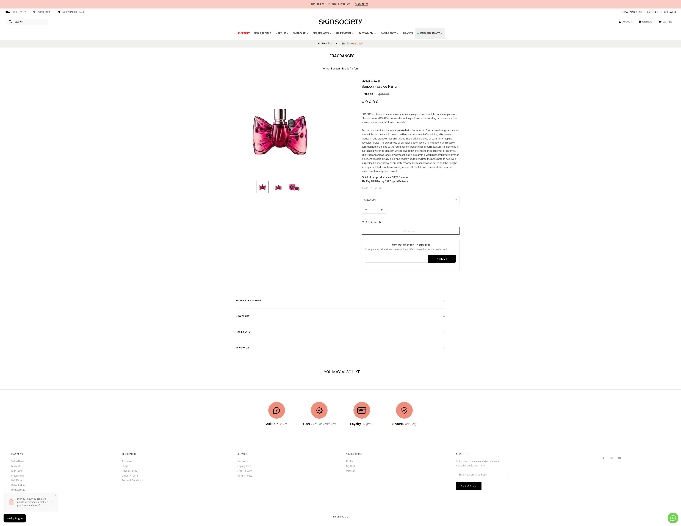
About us (127, 461)
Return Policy (244, 475)
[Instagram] (611, 458)
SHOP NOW (361, 4)
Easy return (243, 461)
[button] (372, 222)
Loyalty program (632, 12)
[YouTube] (619, 458)
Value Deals (17, 461)
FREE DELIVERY (18, 12)
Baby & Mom (18, 485)
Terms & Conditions (133, 480)
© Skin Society (340, 517)
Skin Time (352, 43)
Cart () (667, 21)
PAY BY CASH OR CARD (73, 12)
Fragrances (17, 475)
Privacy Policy (129, 470)
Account (628, 21)
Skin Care (16, 470)
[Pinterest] (380, 188)
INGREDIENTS (243, 332)
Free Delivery (244, 470)
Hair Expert (17, 480)
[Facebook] (371, 188)
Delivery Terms (130, 475)
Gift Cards (670, 12)
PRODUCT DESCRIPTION (248, 300)
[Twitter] (376, 188)
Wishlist (350, 470)
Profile (349, 461)
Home (326, 68)
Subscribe (469, 486)
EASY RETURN (44, 12)
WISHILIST (648, 21)
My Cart (350, 466)
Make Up (16, 466)
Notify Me (442, 259)
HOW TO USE (242, 316)
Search (19, 21)
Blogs (125, 466)
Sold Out (410, 231)
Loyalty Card (244, 466)
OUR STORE (653, 12)
